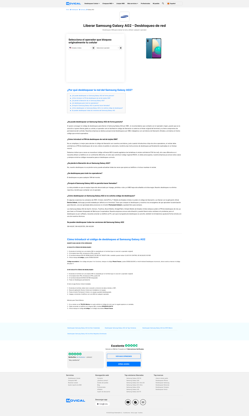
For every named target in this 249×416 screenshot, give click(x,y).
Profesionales (145, 3)
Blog (98, 385)
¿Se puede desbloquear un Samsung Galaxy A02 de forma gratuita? (93, 95)
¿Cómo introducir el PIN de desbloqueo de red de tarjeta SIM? (91, 98)
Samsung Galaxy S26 (132, 380)
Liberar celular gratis (162, 378)
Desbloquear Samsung (162, 382)
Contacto (100, 378)
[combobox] (80, 48)
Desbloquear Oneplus (162, 387)
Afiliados (99, 389)
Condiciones (126, 412)
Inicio (67, 9)
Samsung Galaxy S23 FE (133, 391)
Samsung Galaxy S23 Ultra (134, 385)
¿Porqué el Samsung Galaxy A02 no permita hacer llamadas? (91, 105)
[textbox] (80, 48)
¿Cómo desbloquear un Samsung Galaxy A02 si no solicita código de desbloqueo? (97, 108)
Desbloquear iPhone (162, 380)
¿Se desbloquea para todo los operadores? (85, 103)
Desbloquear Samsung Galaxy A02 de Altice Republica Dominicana (86, 333)
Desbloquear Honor (161, 389)
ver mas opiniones (124, 356)
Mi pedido (156, 3)
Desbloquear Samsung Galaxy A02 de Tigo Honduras (120, 328)
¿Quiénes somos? (102, 380)
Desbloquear (74, 9)
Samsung (82, 9)
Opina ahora (123, 364)
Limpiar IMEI (120, 3)
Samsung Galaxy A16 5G (133, 378)
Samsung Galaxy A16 (132, 389)
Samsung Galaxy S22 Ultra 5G (135, 382)
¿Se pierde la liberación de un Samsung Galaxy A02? (88, 100)
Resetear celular (73, 382)
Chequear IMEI (107, 3)
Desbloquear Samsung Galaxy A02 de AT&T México (157, 328)
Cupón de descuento (103, 391)
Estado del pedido (102, 382)
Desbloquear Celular (91, 3)
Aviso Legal (134, 412)
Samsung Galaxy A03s (133, 387)
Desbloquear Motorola (162, 385)
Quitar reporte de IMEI (75, 385)
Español (172, 3)
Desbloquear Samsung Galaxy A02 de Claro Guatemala (83, 328)
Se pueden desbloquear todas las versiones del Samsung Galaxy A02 (93, 110)
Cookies (140, 412)
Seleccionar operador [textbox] (103, 48)
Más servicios (132, 3)
